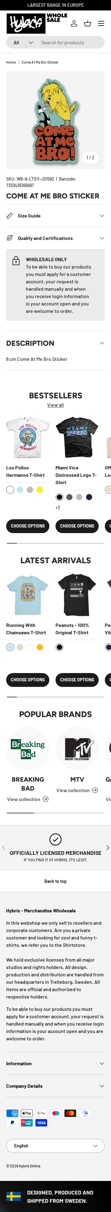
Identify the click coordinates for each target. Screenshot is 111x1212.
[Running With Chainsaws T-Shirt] (27, 594)
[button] (87, 23)
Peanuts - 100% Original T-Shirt (72, 628)
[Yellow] (39, 489)
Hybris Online (29, 1166)
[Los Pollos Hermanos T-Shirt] (27, 437)
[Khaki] (20, 647)
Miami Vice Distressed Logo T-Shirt (76, 474)
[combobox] (55, 42)
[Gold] (39, 647)
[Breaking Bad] (27, 749)
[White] (30, 647)
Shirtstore (74, 945)
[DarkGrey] (69, 497)
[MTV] (77, 749)
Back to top (55, 881)
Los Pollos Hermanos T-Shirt (25, 471)
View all (55, 405)
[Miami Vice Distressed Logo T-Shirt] (77, 437)
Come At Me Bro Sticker (40, 62)
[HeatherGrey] (30, 489)
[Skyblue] (20, 489)
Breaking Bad (28, 783)
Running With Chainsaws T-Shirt (26, 628)
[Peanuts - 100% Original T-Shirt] (77, 594)
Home (11, 62)
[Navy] (89, 497)
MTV (77, 779)
